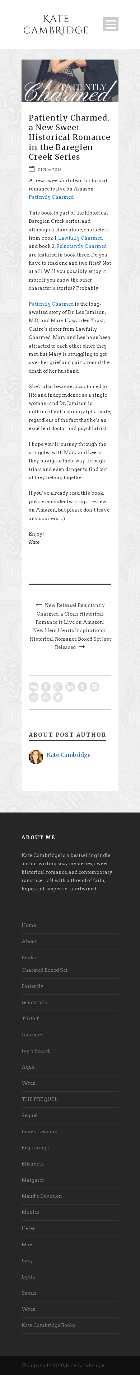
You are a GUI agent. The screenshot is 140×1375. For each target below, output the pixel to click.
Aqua (28, 1067)
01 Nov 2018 (50, 169)
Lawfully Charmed (80, 238)
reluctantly (35, 1002)
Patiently (32, 986)
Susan (29, 1293)
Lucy (27, 1260)
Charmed (32, 1034)
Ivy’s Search (36, 1051)
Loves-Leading (39, 1131)
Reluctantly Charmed (81, 246)
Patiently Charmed (51, 197)
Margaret (33, 1180)
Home (29, 925)
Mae (27, 1244)
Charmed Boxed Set (44, 970)
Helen (29, 1228)
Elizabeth (33, 1164)
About (29, 941)
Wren (29, 1083)
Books (29, 957)
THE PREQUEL (40, 1099)
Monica (31, 1212)
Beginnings (35, 1147)
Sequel (30, 1115)
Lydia (28, 1277)
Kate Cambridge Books (48, 1325)
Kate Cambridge (69, 755)
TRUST (30, 1018)
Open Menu (110, 24)
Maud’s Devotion (42, 1196)
